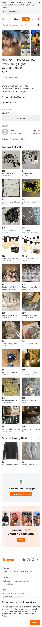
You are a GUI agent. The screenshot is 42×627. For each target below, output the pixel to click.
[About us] (33, 19)
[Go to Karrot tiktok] (37, 559)
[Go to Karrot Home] (8, 560)
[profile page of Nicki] (5, 132)
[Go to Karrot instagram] (28, 559)
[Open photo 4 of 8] (25, 49)
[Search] (38, 25)
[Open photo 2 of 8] (25, 36)
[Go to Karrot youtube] (33, 559)
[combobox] (19, 25)
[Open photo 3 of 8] (35, 36)
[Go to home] (3, 19)
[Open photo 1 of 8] (11, 43)
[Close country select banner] (39, 2)
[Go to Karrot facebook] (23, 559)
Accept (35, 622)
